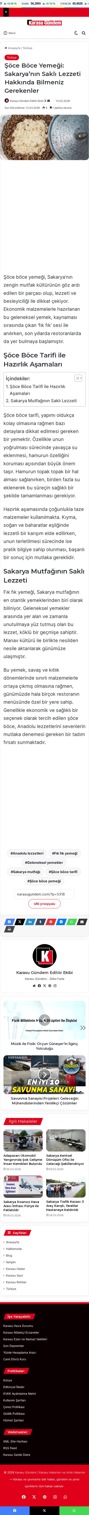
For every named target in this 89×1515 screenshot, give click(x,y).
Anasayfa (13, 48)
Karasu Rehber (16, 1282)
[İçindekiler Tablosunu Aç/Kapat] (76, 378)
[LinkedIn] (29, 922)
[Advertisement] (44, 208)
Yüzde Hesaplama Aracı (19, 1352)
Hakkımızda (14, 1249)
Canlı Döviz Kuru (14, 1359)
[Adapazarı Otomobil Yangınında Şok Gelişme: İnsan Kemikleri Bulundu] (23, 1140)
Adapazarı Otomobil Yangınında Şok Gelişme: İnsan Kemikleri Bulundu (23, 1160)
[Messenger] (60, 922)
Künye (7, 1380)
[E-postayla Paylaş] (80, 922)
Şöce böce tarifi (64, 872)
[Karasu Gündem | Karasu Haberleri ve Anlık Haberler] (44, 22)
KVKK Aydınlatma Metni (19, 1393)
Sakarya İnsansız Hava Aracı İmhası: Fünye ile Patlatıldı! (21, 1206)
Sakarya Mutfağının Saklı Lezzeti (44, 400)
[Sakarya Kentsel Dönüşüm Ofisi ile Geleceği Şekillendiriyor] (66, 1140)
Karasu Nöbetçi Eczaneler (21, 1332)
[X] (18, 922)
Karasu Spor (14, 1275)
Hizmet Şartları (13, 1420)
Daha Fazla (57, 978)
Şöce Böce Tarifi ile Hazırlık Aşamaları (37, 390)
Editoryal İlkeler (13, 1387)
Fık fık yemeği (65, 853)
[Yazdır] (8, 929)
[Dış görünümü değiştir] (76, 32)
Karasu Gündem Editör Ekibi (26, 100)
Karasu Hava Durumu (18, 1326)
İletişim (11, 1262)
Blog (9, 1255)
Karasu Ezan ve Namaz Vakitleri (25, 1339)
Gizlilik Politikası (14, 1413)
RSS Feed (10, 1448)
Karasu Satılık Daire (16, 1454)
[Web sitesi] (34, 985)
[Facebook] (8, 922)
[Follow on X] (45, 100)
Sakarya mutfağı (26, 872)
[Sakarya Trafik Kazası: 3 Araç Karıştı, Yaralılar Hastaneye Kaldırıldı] (66, 1187)
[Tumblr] (39, 922)
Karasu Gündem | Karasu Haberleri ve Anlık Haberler (50, 1472)
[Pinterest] (49, 922)
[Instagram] (54, 985)
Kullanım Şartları (14, 1400)
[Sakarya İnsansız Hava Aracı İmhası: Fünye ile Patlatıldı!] (23, 1187)
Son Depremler (13, 1346)
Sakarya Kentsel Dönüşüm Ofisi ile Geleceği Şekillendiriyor (65, 1160)
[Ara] (83, 32)
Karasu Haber (15, 1269)
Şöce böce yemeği (45, 881)
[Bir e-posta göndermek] (48, 100)
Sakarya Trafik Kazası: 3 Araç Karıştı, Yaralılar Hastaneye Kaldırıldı (65, 1206)
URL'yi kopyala (44, 904)
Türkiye (27, 48)
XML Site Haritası (15, 1441)
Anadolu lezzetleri (28, 853)
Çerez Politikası (13, 1407)
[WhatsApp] (70, 922)
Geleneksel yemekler (45, 862)
